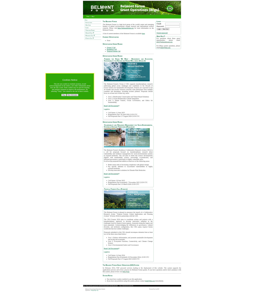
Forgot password (162, 33)
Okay (63, 95)
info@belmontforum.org (164, 42)
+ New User (88, 25)
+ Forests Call (89, 38)
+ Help (92, 16)
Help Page (126, 272)
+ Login (86, 27)
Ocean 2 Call (111, 47)
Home (88, 16)
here (143, 33)
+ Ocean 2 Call (89, 33)
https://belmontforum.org (126, 28)
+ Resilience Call (89, 35)
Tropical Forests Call (113, 51)
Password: (160, 26)
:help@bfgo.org (94, 290)
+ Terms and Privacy (90, 30)
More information (72, 95)
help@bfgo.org (165, 47)
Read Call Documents (111, 106)
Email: (159, 24)
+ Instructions (88, 22)
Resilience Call (112, 49)
